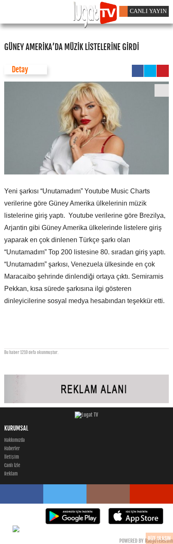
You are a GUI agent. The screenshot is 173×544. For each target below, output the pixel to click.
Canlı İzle (12, 465)
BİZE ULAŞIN (159, 538)
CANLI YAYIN (148, 11)
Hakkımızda (14, 440)
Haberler (12, 449)
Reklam (11, 474)
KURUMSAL (16, 428)
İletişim (11, 457)
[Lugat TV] (86, 415)
